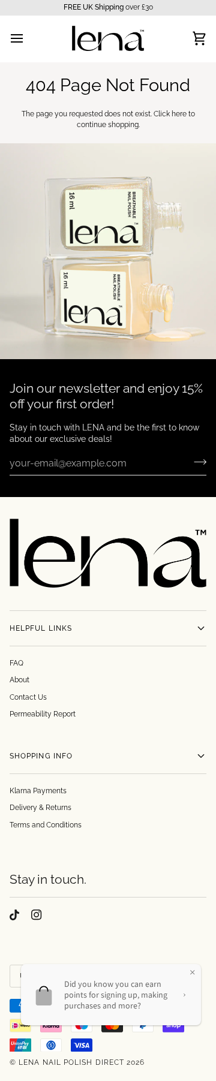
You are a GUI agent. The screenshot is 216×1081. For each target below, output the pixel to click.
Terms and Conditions (46, 825)
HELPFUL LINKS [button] (41, 628)
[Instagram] (36, 915)
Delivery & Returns (40, 807)
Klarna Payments (38, 791)
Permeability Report (43, 714)
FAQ (16, 663)
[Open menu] (28, 39)
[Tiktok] (14, 915)
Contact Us (28, 697)
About (19, 680)
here (179, 114)
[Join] (196, 461)
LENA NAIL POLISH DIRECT (71, 1062)
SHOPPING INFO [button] (41, 756)
